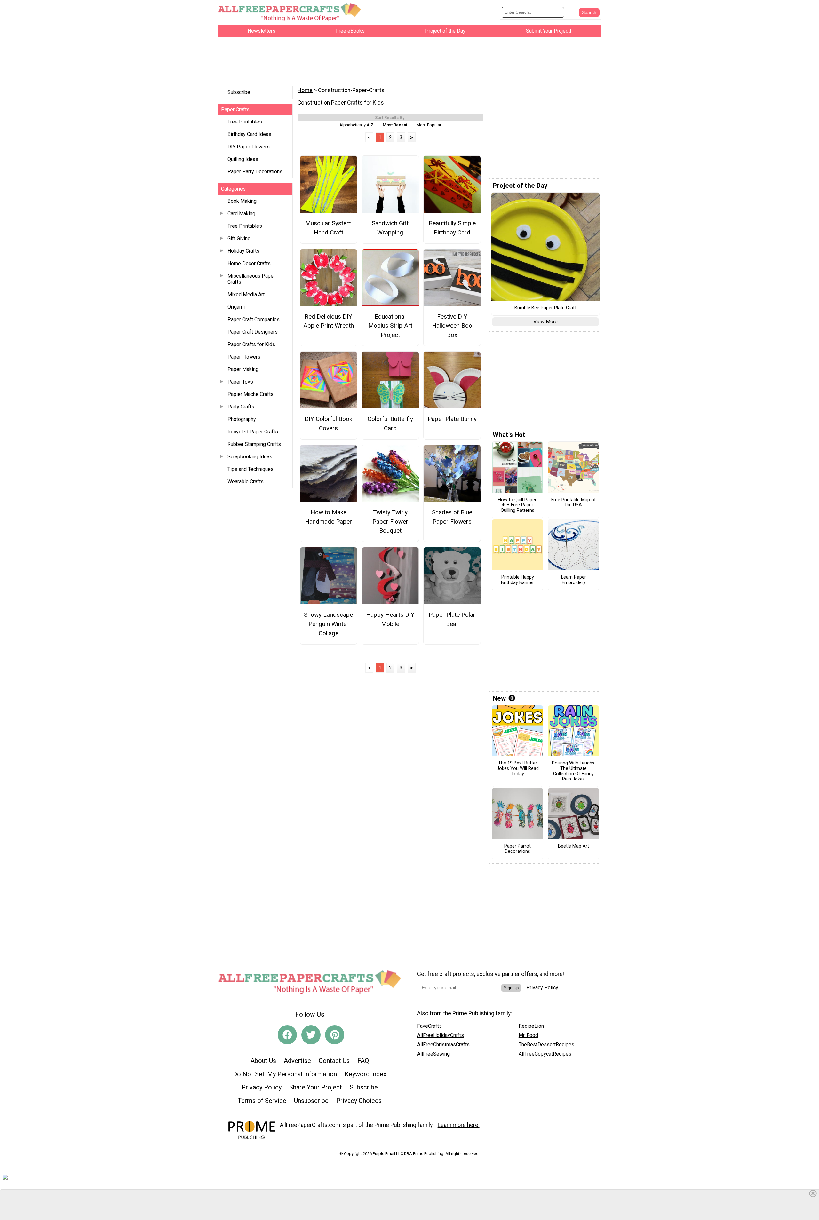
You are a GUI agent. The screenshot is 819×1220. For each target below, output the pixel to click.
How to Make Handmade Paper (328, 517)
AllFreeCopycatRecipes (545, 1054)
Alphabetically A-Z (356, 125)
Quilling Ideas (242, 159)
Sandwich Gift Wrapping (390, 227)
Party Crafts (240, 407)
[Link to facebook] (287, 1034)
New (499, 698)
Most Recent (395, 125)
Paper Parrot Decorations (517, 849)
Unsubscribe (311, 1101)
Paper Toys (240, 382)
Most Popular (429, 125)
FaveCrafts (429, 1026)
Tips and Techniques (250, 469)
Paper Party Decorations (254, 172)
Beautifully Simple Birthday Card (452, 227)
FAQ (363, 1061)
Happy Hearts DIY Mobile (390, 619)
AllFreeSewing (433, 1054)
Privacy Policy (262, 1087)
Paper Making (242, 369)
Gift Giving (238, 238)
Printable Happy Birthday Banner (517, 580)
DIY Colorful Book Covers (328, 423)
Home (305, 90)
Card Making (241, 213)
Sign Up (511, 988)
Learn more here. (459, 1125)
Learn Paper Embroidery (573, 580)
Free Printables (244, 122)
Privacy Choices (359, 1101)
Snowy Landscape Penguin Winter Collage (328, 624)
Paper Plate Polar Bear (452, 619)
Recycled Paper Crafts (252, 432)
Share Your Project (315, 1087)
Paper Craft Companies (253, 319)
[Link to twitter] (311, 1034)
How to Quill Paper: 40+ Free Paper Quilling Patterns (517, 505)
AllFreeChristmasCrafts (443, 1045)
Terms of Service (262, 1101)
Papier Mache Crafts (250, 394)
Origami (236, 307)
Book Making (242, 201)
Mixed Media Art (246, 294)
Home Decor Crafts (249, 263)
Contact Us (334, 1061)
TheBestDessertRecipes (546, 1045)
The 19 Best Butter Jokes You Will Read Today (518, 768)
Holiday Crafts (243, 251)
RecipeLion (531, 1026)
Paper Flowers (243, 357)
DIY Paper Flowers (248, 147)
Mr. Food (528, 1035)
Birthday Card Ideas (249, 134)
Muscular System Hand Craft (328, 227)
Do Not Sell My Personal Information (285, 1074)
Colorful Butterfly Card (390, 423)
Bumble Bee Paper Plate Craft (545, 308)
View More (545, 322)
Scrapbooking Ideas (249, 457)
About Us (263, 1061)
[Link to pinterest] (334, 1034)
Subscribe (238, 92)
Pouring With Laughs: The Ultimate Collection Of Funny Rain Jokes (573, 771)
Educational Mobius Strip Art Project (390, 326)
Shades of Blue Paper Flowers (452, 517)
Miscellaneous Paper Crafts (251, 279)
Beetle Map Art (573, 846)
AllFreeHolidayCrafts (440, 1035)
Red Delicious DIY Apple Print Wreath (328, 321)
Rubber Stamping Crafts (254, 444)
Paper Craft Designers (252, 332)
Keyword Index (365, 1074)
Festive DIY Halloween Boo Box (452, 326)
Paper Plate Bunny (452, 419)
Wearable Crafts (245, 482)
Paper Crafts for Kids (251, 344)
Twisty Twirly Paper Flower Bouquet (390, 522)
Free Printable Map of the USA (573, 502)
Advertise (297, 1061)
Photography (241, 419)
